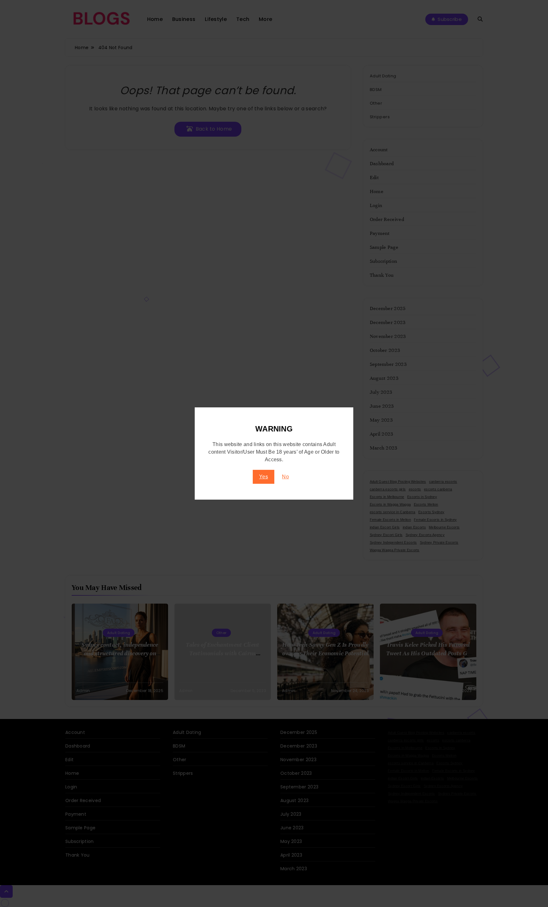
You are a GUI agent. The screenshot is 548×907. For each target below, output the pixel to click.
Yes (263, 476)
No (285, 476)
